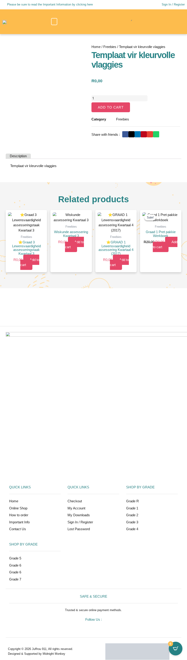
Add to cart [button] (29, 262)
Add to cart (111, 107)
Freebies (109, 47)
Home (96, 47)
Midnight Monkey (54, 653)
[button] (54, 21)
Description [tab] (18, 156)
